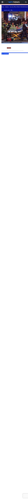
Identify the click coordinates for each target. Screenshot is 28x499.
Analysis (7, 6)
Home (2, 6)
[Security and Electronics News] (14, 2)
